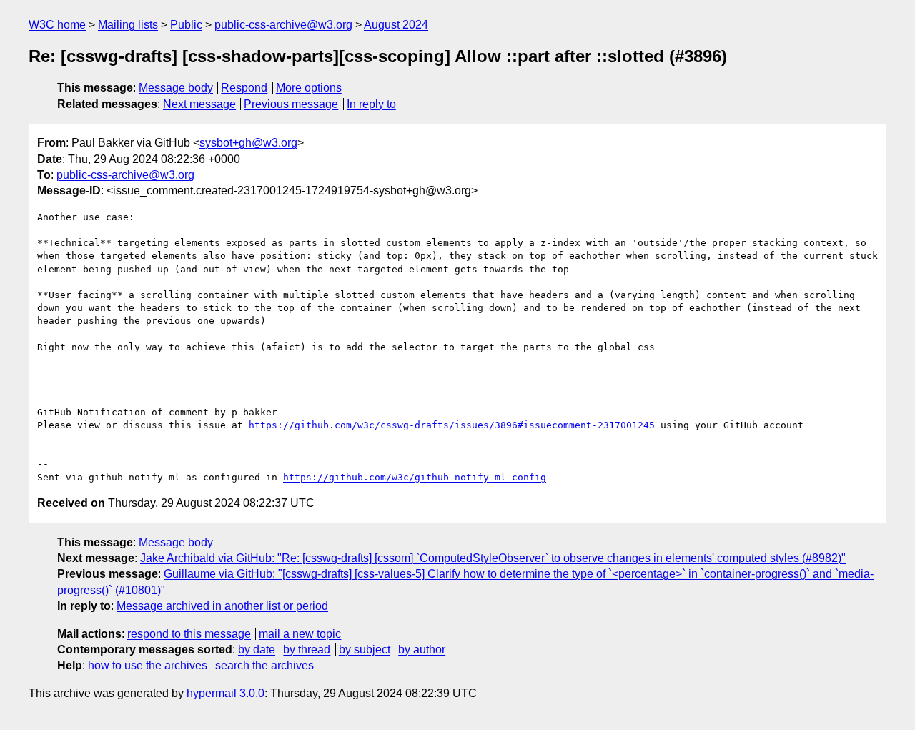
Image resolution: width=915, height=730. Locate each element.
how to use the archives (147, 665)
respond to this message (189, 634)
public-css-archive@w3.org (283, 25)
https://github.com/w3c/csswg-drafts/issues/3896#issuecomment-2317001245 (452, 425)
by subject (364, 649)
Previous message (291, 104)
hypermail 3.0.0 (225, 693)
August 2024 (396, 25)
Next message (199, 104)
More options (309, 88)
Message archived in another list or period (222, 606)
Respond (244, 88)
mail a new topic (300, 634)
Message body (176, 88)
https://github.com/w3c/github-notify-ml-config (414, 477)
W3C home (57, 25)
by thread (306, 649)
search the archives (264, 665)
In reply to (371, 104)
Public (186, 25)
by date (256, 649)
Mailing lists (128, 25)
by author (421, 649)
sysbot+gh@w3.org (248, 143)
